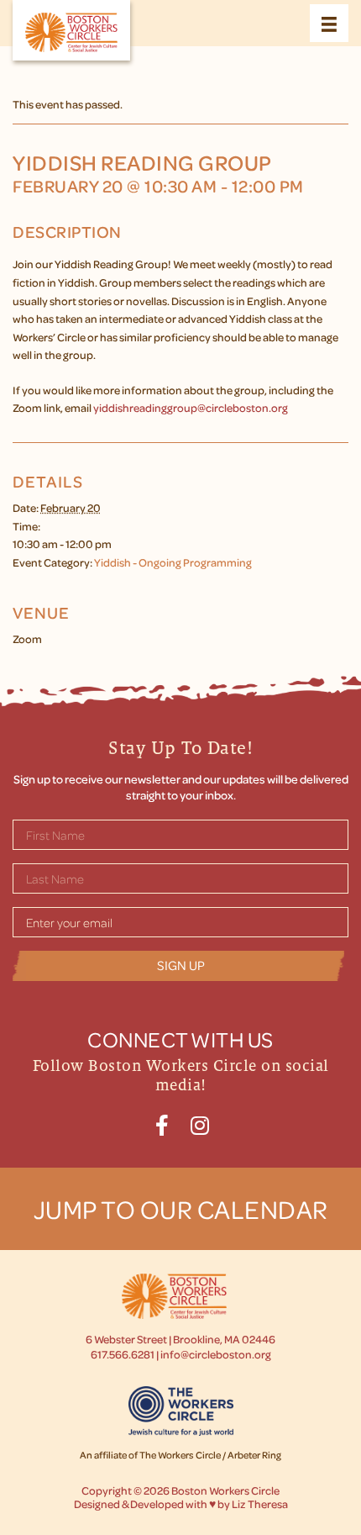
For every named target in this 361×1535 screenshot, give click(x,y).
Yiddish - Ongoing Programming (173, 562)
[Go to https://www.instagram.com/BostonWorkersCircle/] (199, 1122)
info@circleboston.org (215, 1354)
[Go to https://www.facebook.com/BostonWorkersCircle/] (161, 1122)
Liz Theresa (260, 1503)
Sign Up (181, 965)
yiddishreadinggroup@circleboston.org (190, 407)
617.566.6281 (122, 1354)
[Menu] (329, 23)
